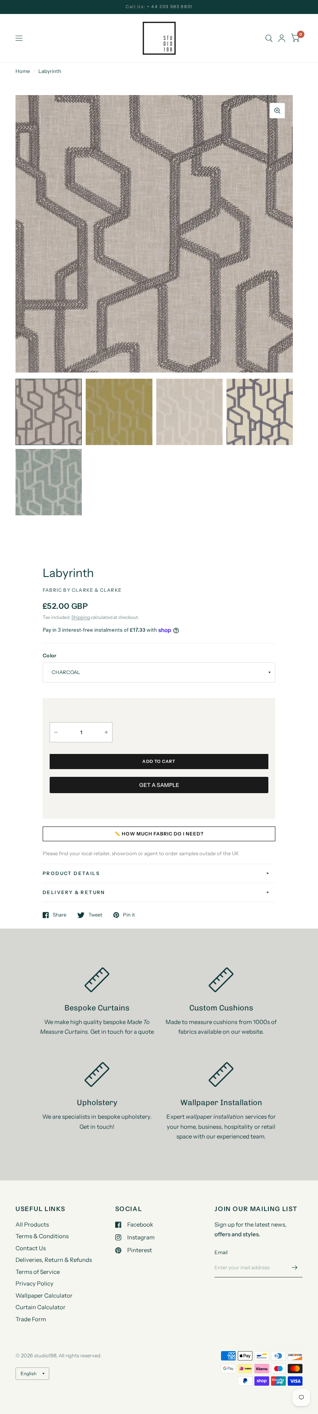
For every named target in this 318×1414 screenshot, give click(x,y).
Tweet (95, 915)
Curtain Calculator (41, 1307)
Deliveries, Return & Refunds (54, 1259)
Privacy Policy (35, 1283)
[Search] (269, 38)
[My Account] (281, 38)
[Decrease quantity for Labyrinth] (56, 732)
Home (23, 71)
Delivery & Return (74, 892)
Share (59, 915)
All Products (32, 1224)
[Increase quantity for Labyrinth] (106, 732)
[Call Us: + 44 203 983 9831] (159, 6)
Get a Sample (159, 785)
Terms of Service (38, 1271)
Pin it (129, 915)
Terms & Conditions (42, 1236)
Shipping (80, 617)
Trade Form (31, 1319)
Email (221, 1252)
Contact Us (31, 1248)
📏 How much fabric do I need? (159, 834)
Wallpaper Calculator (44, 1295)
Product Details (71, 873)
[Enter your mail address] (294, 1267)
